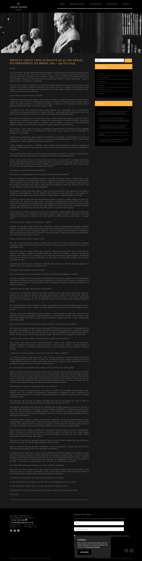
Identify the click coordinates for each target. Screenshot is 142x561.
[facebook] (11, 530)
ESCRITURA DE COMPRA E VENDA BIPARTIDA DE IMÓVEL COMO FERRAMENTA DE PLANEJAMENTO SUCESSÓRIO (114, 141)
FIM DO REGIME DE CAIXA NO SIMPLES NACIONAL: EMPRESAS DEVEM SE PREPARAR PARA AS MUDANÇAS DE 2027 (114, 119)
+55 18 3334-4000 (18, 520)
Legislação (102, 81)
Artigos (101, 73)
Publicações (112, 4)
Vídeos (101, 94)
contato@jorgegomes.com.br (22, 522)
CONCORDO (84, 552)
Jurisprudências (104, 77)
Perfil (62, 4)
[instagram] (18, 530)
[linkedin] (14, 530)
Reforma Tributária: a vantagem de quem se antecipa (113, 133)
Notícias (102, 85)
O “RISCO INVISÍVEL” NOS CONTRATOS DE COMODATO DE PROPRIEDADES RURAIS (113, 126)
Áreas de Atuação (77, 4)
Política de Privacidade (93, 547)
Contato (126, 4)
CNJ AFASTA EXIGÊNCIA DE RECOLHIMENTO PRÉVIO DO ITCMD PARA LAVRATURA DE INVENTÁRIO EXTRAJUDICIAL (113, 112)
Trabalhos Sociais (105, 89)
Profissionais (95, 4)
